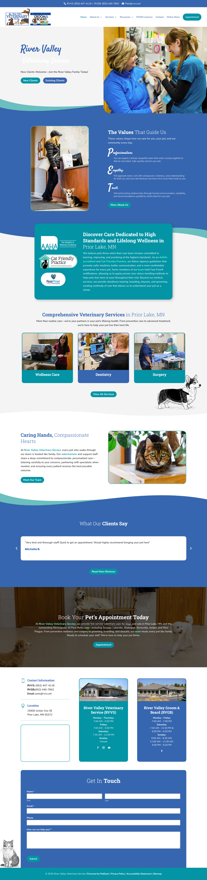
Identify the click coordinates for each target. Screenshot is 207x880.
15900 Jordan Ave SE (39, 710)
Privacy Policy (118, 873)
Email (30, 806)
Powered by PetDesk (98, 873)
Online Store (173, 17)
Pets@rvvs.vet (133, 3)
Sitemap (157, 873)
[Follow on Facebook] (98, 747)
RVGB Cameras (144, 17)
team (141, 269)
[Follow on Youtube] (109, 747)
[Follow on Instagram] (103, 747)
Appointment (192, 17)
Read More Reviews (103, 571)
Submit (33, 858)
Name (30, 791)
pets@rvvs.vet (43, 693)
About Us (94, 17)
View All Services (103, 394)
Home (83, 17)
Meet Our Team (32, 480)
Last (106, 801)
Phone (30, 817)
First (28, 801)
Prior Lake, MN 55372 (39, 714)
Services (109, 17)
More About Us (119, 205)
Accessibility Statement (139, 873)
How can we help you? (39, 829)
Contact (160, 17)
